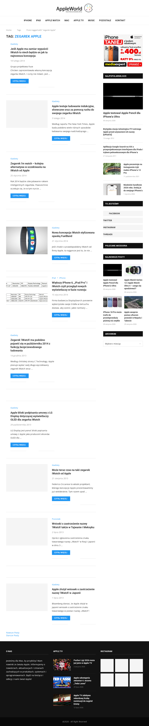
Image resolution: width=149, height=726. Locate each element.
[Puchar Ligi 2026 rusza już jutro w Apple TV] (62, 665)
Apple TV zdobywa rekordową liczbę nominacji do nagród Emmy (83, 699)
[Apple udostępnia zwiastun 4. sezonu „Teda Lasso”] (62, 682)
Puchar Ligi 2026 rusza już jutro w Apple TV (84, 661)
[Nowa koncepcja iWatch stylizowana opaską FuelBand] (27, 240)
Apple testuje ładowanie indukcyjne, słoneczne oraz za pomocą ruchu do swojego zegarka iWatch (73, 110)
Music (91, 20)
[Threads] (13, 8)
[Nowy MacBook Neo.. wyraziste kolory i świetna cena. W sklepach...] (107, 680)
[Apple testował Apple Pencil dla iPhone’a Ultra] (123, 96)
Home (8, 30)
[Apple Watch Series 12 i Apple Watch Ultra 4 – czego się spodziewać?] (133, 270)
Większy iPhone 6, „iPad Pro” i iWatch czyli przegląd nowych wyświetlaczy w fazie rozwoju (69, 286)
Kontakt (120, 20)
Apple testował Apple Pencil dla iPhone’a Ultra (121, 114)
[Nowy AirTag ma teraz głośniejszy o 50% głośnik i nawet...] (136, 680)
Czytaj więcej (19, 81)
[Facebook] (7, 8)
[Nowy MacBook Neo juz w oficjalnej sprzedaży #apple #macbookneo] (136, 665)
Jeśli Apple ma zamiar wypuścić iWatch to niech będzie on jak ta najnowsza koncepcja (29, 52)
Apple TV (79, 20)
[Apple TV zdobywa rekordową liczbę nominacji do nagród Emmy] (62, 700)
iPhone (28, 20)
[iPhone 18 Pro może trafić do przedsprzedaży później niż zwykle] (112, 302)
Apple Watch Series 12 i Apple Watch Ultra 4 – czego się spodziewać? (133, 284)
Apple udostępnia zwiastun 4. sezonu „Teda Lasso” (82, 681)
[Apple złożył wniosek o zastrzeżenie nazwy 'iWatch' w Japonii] (27, 597)
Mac (66, 20)
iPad (38, 20)
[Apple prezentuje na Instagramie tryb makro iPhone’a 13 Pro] (112, 169)
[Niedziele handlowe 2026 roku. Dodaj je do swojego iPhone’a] (112, 189)
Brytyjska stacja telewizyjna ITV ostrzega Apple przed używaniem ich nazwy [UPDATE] (122, 132)
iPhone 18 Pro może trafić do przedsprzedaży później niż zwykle (112, 316)
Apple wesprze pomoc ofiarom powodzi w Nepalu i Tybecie (133, 316)
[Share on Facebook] (30, 87)
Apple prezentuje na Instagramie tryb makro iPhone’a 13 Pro (133, 168)
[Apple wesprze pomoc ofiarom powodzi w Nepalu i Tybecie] (133, 302)
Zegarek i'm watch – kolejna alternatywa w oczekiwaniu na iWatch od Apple (28, 167)
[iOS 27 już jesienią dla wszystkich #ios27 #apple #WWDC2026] (121, 665)
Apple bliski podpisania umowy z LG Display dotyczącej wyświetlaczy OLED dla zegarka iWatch (31, 416)
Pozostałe (105, 20)
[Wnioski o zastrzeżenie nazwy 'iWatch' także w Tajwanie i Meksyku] (27, 531)
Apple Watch (52, 20)
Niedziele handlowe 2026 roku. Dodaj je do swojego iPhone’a (133, 188)
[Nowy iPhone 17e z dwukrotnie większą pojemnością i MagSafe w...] (121, 680)
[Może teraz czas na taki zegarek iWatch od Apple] (27, 478)
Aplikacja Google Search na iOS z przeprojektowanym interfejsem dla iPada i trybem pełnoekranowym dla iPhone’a (123, 150)
